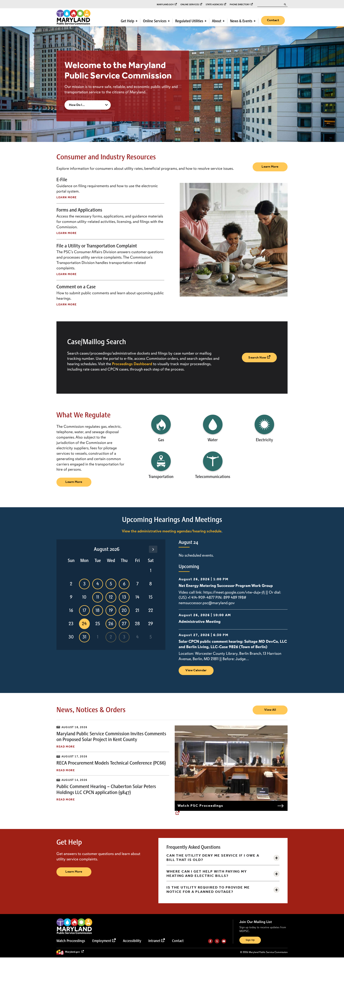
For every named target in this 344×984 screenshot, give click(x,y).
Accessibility (132, 941)
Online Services (189, 4)
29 (150, 624)
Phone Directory (240, 4)
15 (150, 597)
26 (110, 624)
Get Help (127, 21)
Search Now (257, 358)
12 (111, 597)
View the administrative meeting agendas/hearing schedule (171, 531)
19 (111, 610)
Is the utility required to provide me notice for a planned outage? (208, 889)
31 (84, 637)
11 (97, 597)
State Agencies (214, 4)
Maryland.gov (165, 4)
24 (84, 624)
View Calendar (196, 670)
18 (97, 610)
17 (84, 610)
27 (124, 624)
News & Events (241, 21)
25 (97, 624)
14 (137, 597)
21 (137, 610)
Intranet (154, 941)
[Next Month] (153, 549)
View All (270, 710)
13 (124, 597)
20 (124, 610)
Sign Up (250, 940)
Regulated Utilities (189, 21)
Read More (65, 747)
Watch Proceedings (70, 941)
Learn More (270, 167)
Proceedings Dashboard (132, 364)
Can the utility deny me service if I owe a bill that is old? (212, 858)
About (216, 21)
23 (71, 624)
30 (71, 637)
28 (137, 624)
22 (150, 610)
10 (84, 597)
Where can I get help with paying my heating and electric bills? (206, 874)
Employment (101, 941)
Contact (273, 20)
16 (71, 610)
